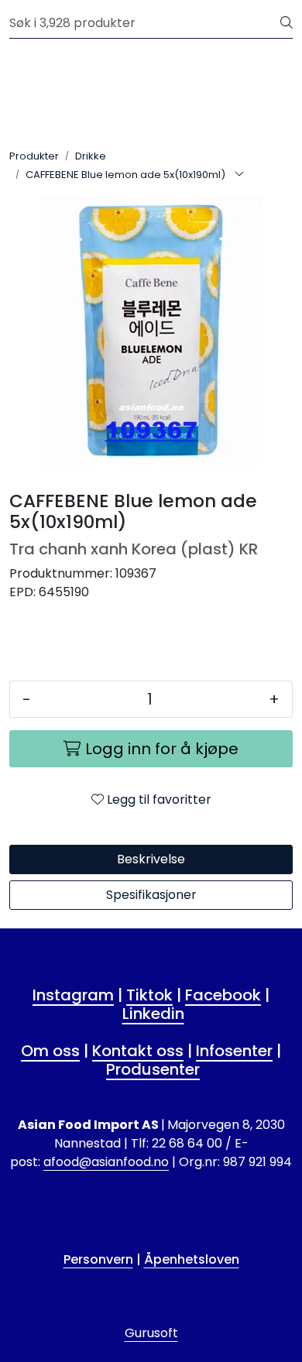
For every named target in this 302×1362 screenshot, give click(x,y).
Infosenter (234, 1051)
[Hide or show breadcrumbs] (239, 175)
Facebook (223, 995)
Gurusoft (151, 1333)
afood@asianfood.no (106, 1162)
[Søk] (286, 23)
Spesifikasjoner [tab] (151, 895)
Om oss (50, 1051)
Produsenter (153, 1069)
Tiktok (149, 995)
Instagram (73, 995)
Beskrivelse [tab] (151, 859)
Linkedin (153, 1013)
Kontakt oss (138, 1051)
